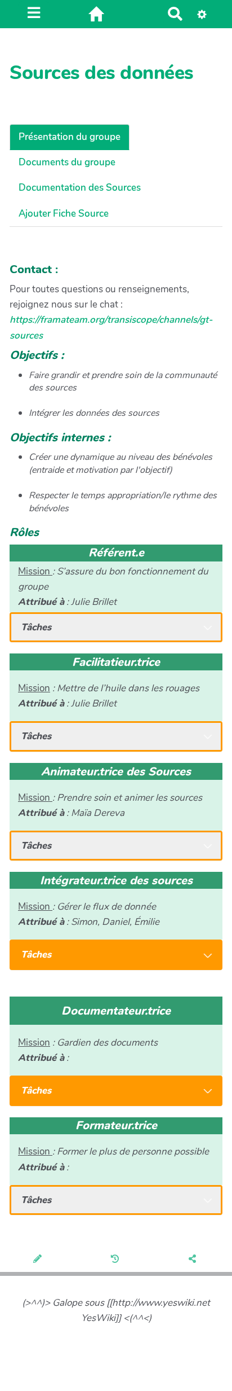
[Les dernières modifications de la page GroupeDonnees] (116, 1259)
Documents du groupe (67, 162)
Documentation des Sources (80, 187)
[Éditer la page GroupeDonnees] (38, 1259)
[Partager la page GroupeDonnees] (193, 1259)
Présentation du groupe (70, 136)
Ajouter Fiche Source (64, 213)
